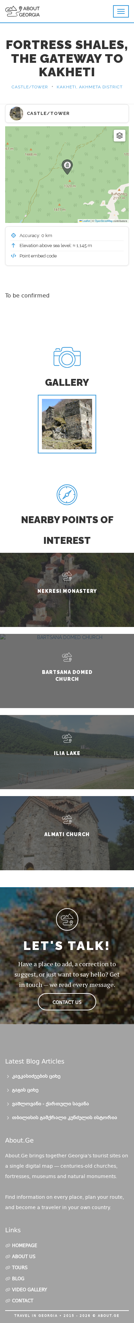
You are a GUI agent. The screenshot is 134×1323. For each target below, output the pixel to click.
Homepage (24, 1246)
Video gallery (29, 1290)
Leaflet (86, 221)
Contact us (67, 1002)
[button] (67, 167)
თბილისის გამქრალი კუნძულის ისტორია (64, 1118)
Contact (22, 1301)
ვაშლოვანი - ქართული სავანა (50, 1104)
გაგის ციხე (25, 1090)
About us (23, 1257)
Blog (18, 1279)
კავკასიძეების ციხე (36, 1076)
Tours (19, 1268)
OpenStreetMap (104, 221)
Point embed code (38, 255)
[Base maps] (119, 135)
